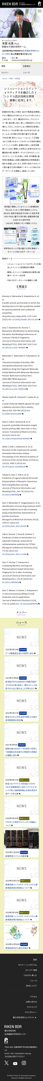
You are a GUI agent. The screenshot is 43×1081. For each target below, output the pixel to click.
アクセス (33, 996)
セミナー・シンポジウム (27, 964)
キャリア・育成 (31, 970)
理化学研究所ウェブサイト (23, 1017)
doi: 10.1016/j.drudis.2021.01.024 (23, 319)
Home (4, 78)
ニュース (26, 72)
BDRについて (31, 985)
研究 (11, 78)
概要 (3, 66)
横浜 (14, 58)
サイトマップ (32, 1007)
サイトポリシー (31, 1012)
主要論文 (27, 66)
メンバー (5, 72)
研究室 (17, 78)
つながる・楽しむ (30, 975)
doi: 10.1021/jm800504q (27, 603)
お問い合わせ (31, 1001)
